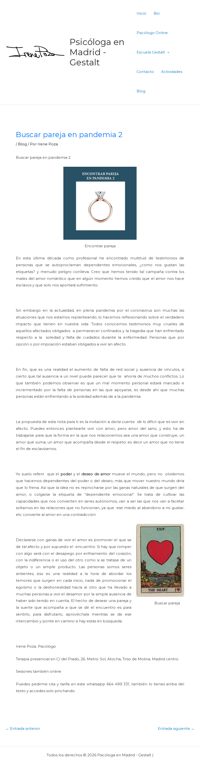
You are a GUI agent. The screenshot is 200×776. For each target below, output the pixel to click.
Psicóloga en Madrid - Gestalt (97, 52)
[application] (167, 52)
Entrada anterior (22, 728)
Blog (22, 144)
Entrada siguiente (176, 728)
